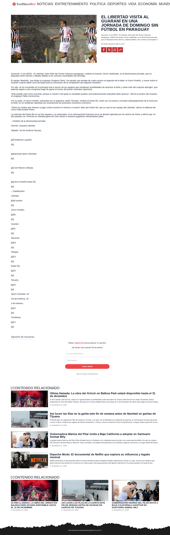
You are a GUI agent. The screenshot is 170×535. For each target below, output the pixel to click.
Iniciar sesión (87, 366)
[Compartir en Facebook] (103, 49)
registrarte (79, 343)
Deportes (116, 4)
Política (98, 4)
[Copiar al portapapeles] (120, 49)
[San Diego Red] (24, 3)
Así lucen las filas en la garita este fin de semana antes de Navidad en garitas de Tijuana (103, 415)
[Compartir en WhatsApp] (114, 49)
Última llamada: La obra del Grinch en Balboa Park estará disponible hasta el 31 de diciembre (102, 394)
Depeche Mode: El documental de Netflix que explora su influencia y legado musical (100, 456)
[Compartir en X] (109, 49)
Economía (147, 4)
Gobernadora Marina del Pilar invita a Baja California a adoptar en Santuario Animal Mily (100, 435)
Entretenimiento (71, 4)
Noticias (45, 4)
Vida (132, 4)
